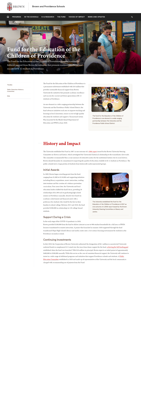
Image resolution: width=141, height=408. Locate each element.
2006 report (93, 151)
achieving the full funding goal (117, 247)
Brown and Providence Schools (48, 6)
